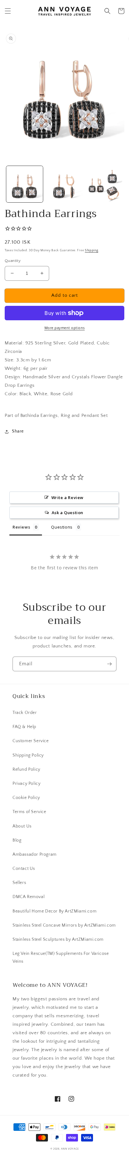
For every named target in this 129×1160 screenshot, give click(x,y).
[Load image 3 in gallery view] (104, 184)
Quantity (13, 260)
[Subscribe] (109, 664)
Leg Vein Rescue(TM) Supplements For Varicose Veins (61, 957)
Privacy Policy (26, 783)
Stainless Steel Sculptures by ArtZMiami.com (58, 939)
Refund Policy (26, 769)
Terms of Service (29, 811)
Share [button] (18, 431)
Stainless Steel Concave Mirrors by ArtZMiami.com (64, 925)
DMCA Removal (28, 896)
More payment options (64, 328)
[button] (8, 11)
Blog (17, 840)
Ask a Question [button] (67, 512)
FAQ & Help (24, 726)
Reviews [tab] (21, 527)
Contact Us (24, 868)
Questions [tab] (61, 527)
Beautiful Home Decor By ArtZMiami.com (54, 911)
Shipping (91, 250)
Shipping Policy (28, 755)
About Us (22, 826)
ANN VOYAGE (70, 1148)
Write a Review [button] (67, 497)
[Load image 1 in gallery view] (24, 184)
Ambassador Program (35, 854)
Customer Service (31, 740)
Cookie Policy (26, 797)
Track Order (25, 712)
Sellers (19, 882)
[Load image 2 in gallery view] (64, 184)
